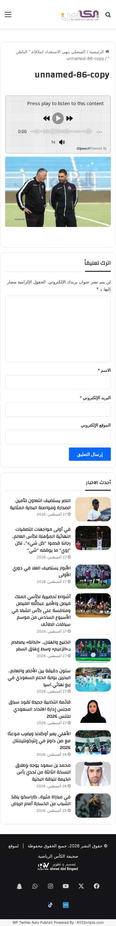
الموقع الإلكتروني (96, 425)
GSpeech (83, 148)
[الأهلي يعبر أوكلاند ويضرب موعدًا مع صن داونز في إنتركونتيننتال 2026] (93, 742)
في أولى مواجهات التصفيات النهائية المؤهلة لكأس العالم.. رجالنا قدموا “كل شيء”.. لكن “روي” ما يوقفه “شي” (41, 540)
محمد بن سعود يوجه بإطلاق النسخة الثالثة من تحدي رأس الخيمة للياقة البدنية (43, 772)
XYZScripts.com (90, 922)
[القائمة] (8, 16)
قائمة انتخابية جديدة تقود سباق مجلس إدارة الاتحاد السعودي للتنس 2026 (40, 709)
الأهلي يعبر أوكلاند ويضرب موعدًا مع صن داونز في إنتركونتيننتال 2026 (39, 741)
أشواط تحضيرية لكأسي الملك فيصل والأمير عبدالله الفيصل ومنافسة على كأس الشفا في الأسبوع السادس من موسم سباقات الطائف (41, 611)
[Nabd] (65, 905)
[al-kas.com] (80, 14)
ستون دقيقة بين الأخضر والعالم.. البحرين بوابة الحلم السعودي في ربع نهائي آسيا (39, 678)
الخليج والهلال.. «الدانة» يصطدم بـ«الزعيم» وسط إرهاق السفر (41, 646)
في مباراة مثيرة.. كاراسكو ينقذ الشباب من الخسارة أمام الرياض (41, 800)
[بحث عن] (108, 16)
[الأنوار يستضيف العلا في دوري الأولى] (93, 577)
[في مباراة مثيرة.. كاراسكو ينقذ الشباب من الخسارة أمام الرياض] (93, 805)
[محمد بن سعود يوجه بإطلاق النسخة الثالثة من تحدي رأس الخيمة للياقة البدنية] (93, 774)
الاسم (104, 370)
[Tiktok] (50, 905)
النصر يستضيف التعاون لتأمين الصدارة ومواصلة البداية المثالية (40, 504)
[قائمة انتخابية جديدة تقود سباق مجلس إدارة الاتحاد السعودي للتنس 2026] (93, 711)
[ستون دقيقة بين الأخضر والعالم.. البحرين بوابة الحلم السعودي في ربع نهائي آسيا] (93, 679)
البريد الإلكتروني (95, 397)
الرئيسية (97, 51)
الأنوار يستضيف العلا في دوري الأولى (42, 571)
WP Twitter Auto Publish (33, 922)
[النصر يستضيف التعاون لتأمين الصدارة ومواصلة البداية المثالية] (93, 509)
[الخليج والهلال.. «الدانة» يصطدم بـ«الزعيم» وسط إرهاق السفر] (93, 651)
